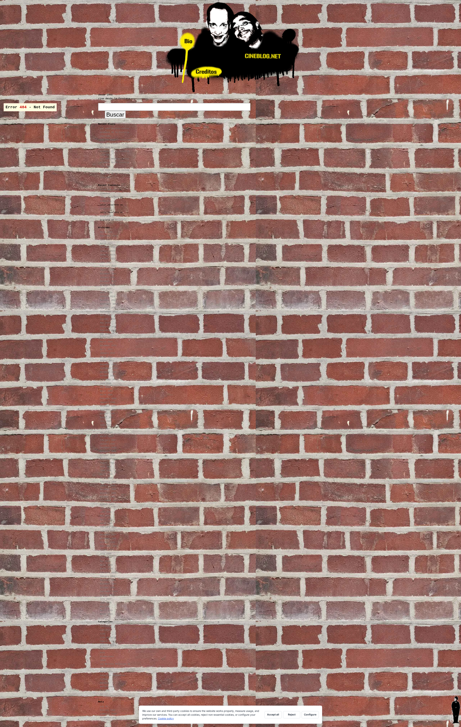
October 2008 (107, 376)
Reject (292, 714)
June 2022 (105, 262)
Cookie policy (166, 718)
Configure (310, 714)
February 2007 (108, 440)
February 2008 (108, 398)
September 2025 (109, 236)
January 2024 (107, 251)
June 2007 (105, 425)
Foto (102, 653)
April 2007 (106, 432)
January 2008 (107, 402)
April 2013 (106, 349)
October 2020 (107, 285)
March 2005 (106, 523)
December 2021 (108, 274)
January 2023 (107, 255)
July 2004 (105, 553)
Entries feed (107, 710)
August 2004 (107, 550)
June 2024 (105, 239)
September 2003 (109, 591)
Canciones (105, 626)
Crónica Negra (108, 645)
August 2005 (107, 504)
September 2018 (109, 304)
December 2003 (108, 580)
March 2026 (106, 232)
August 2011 (107, 361)
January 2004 (107, 576)
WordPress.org (108, 718)
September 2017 (109, 311)
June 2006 (105, 470)
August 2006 (107, 463)
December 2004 (108, 535)
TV (101, 694)
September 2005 (109, 500)
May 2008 (105, 387)
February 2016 (108, 326)
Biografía (105, 201)
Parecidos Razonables (112, 675)
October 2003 (107, 587)
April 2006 (106, 474)
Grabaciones (107, 656)
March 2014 (106, 342)
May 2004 (105, 561)
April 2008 (106, 391)
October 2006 (107, 455)
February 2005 (108, 527)
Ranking (104, 683)
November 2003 (108, 584)
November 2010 (108, 364)
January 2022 (107, 270)
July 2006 (105, 466)
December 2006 (108, 448)
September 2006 (109, 459)
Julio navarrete (109, 197)
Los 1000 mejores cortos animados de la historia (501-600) (114, 132)
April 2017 (106, 315)
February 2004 (108, 572)
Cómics (104, 641)
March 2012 (106, 357)
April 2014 (106, 338)
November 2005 (108, 493)
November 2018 (108, 300)
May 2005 (105, 516)
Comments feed (108, 714)
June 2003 (105, 603)
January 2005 (107, 531)
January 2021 (107, 277)
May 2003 (105, 606)
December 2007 (108, 406)
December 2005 (108, 489)
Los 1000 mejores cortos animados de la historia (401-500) (114, 151)
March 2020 (106, 292)
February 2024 (108, 247)
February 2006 (108, 482)
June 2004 (105, 557)
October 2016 (107, 319)
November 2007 (108, 410)
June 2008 (105, 383)
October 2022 (107, 258)
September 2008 (109, 379)
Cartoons (105, 630)
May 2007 (105, 429)
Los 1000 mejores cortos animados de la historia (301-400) (114, 163)
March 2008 (106, 395)
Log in (104, 706)
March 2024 (106, 243)
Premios (104, 679)
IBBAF (103, 660)
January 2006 (107, 485)
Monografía (106, 671)
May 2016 (105, 323)
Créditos (105, 193)
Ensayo (104, 649)
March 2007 (106, 436)
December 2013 (108, 345)
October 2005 (107, 497)
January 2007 (107, 444)
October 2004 (107, 542)
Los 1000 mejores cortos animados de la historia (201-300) (114, 174)
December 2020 (108, 281)
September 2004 (109, 546)
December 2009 (108, 372)
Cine (102, 634)
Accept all (273, 714)
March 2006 (106, 478)
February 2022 (108, 266)
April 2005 (106, 519)
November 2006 (108, 451)
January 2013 (107, 353)
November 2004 (108, 538)
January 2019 (107, 296)
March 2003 (106, 614)
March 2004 (106, 569)
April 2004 (106, 565)
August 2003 (107, 595)
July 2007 (105, 421)
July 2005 (105, 508)
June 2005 (105, 512)
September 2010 (109, 368)
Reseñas (104, 690)
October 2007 (107, 413)
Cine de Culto (108, 637)
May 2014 (105, 334)
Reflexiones (107, 687)
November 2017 (108, 308)
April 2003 (106, 610)
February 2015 (108, 330)
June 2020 (105, 289)
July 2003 (105, 599)
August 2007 (107, 417)
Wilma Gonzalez (109, 190)
